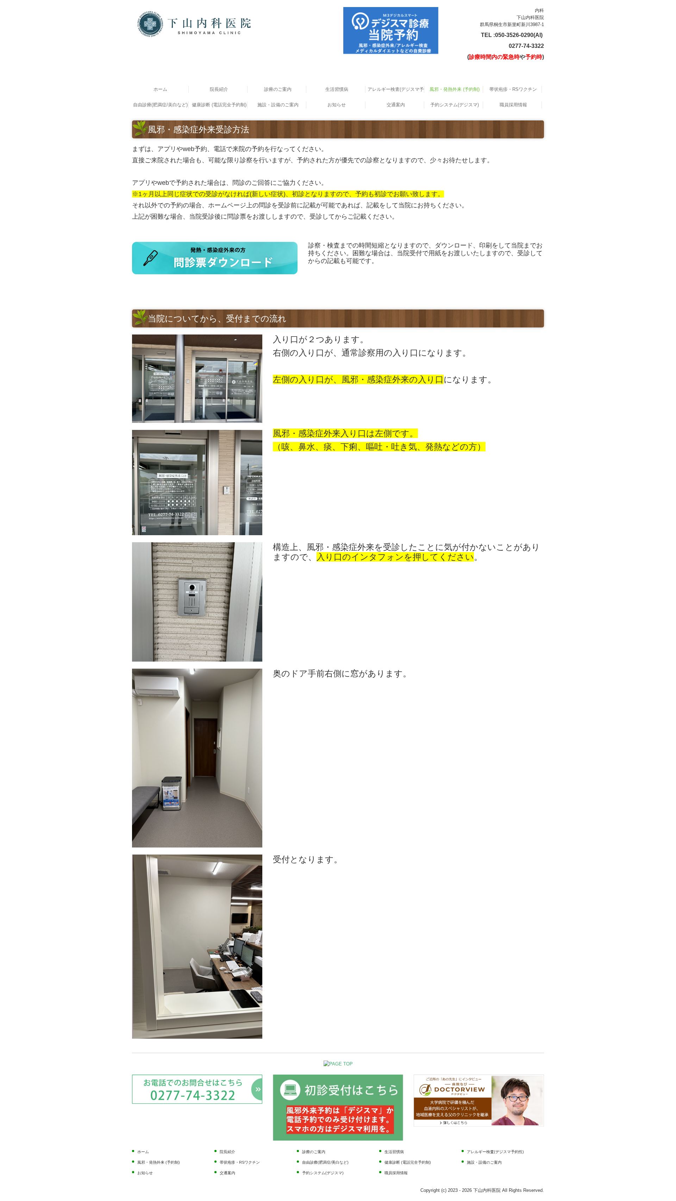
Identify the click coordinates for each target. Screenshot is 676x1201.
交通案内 (396, 104)
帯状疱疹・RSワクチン (513, 89)
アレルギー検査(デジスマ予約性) (396, 89)
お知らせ (336, 104)
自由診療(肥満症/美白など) (160, 104)
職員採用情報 (513, 104)
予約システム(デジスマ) (454, 104)
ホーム (160, 89)
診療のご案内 (278, 89)
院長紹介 (219, 89)
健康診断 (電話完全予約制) (219, 104)
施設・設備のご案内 (278, 104)
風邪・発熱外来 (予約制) (455, 89)
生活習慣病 (336, 89)
